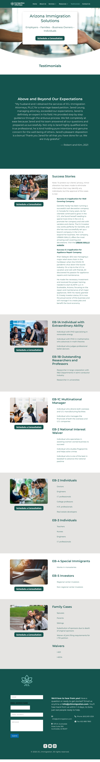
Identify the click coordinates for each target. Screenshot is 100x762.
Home (35, 4)
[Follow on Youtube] (50, 746)
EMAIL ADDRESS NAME (19, 703)
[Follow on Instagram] (55, 746)
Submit (14, 736)
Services (51, 4)
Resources (62, 4)
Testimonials (75, 4)
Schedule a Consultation (50, 38)
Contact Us (86, 4)
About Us (43, 4)
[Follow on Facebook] (45, 746)
